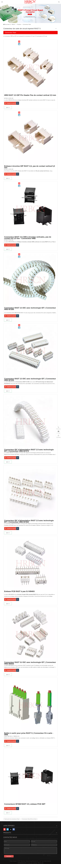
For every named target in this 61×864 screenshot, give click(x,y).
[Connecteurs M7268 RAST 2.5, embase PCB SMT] (30, 775)
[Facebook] (13, 829)
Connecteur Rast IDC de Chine (29, 819)
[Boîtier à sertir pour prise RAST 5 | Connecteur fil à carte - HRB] (30, 704)
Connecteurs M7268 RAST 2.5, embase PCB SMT (24, 804)
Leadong (35, 863)
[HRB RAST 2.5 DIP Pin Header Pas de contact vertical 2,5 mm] (30, 66)
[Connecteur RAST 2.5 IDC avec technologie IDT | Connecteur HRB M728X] (30, 279)
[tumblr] (4, 829)
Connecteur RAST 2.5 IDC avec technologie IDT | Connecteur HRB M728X (30, 308)
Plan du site (40, 863)
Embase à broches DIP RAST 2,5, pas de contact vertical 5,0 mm (29, 166)
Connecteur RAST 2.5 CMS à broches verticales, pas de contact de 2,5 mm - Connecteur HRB (27, 237)
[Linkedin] (7, 829)
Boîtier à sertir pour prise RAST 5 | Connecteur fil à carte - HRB (28, 733)
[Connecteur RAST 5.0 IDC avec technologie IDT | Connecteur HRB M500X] (30, 634)
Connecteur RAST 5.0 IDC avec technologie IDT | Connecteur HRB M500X (30, 663)
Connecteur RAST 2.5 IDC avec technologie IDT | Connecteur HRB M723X (30, 379)
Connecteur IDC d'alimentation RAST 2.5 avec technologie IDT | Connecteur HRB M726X (29, 521)
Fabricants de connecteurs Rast (11, 819)
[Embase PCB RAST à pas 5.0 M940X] (30, 563)
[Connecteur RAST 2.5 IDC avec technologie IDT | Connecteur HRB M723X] (30, 350)
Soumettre (8, 856)
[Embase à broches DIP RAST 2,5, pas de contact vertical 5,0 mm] (30, 137)
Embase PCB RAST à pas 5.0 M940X (19, 591)
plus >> (8, 107)
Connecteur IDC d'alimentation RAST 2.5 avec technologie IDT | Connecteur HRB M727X (29, 450)
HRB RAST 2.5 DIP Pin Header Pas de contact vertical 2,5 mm (30, 95)
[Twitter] (10, 829)
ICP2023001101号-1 (22, 863)
